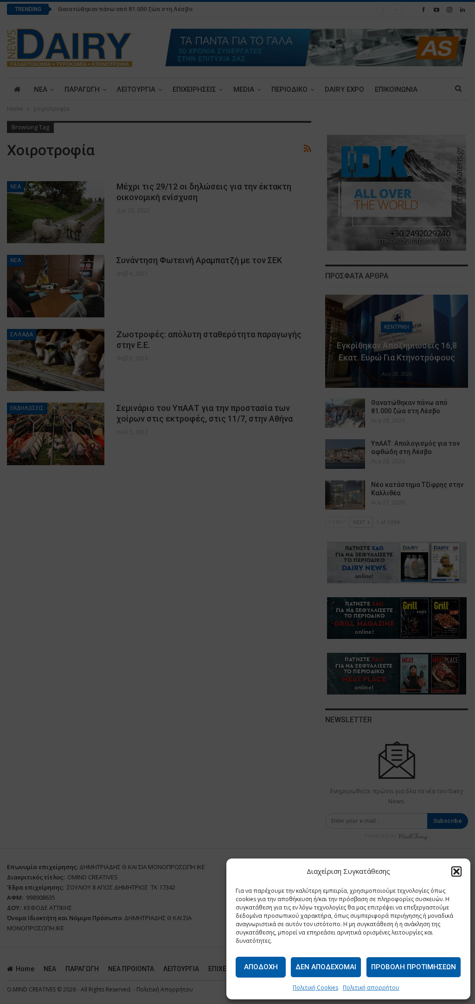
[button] (456, 871)
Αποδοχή (261, 967)
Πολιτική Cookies (315, 987)
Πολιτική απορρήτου (371, 987)
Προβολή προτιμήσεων (413, 967)
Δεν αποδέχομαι (325, 967)
